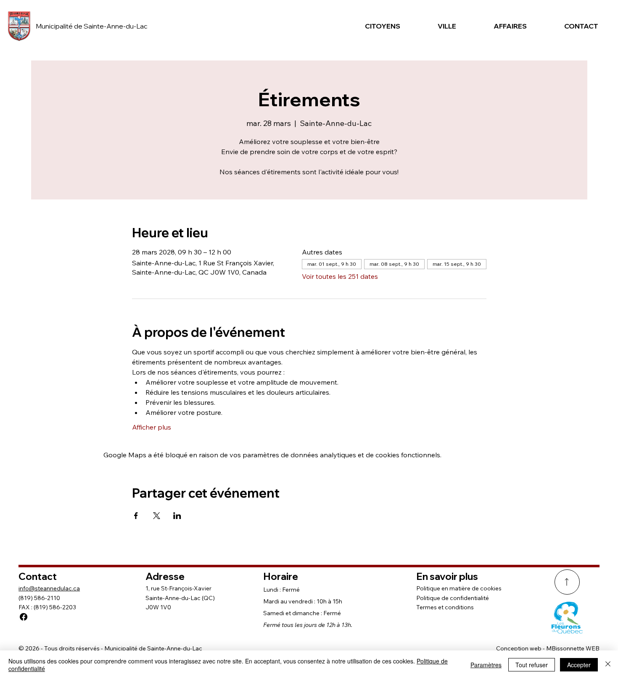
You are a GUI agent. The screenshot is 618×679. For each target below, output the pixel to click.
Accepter (579, 665)
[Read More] (567, 582)
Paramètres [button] (486, 665)
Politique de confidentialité (452, 598)
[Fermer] (608, 664)
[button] (376, 26)
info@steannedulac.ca (49, 588)
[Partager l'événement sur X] (157, 515)
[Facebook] (23, 617)
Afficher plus (151, 427)
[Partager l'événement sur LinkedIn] (177, 515)
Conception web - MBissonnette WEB (548, 648)
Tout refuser (531, 665)
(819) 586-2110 (39, 598)
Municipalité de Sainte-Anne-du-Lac (92, 26)
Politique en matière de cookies (459, 588)
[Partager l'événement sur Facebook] (136, 515)
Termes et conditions (445, 607)
